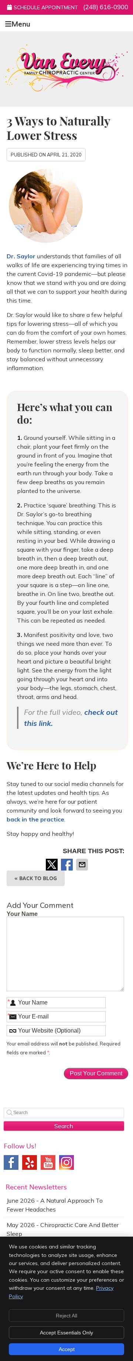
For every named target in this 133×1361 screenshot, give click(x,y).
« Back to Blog (35, 878)
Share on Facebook (67, 865)
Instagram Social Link (66, 1162)
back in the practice (35, 819)
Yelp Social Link (29, 1162)
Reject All (66, 1316)
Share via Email (82, 865)
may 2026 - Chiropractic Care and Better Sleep (63, 1229)
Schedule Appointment (46, 7)
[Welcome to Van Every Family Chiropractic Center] (66, 89)
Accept (67, 1349)
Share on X (52, 865)
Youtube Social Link (48, 1162)
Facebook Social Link (11, 1162)
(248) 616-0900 (105, 7)
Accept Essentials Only (66, 1333)
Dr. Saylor (22, 256)
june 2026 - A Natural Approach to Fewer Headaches (55, 1205)
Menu (20, 23)
